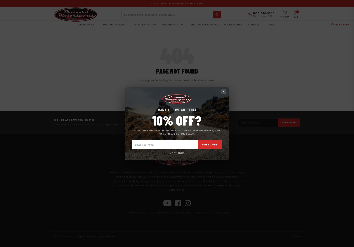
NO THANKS (176, 153)
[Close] (223, 91)
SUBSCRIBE (210, 144)
